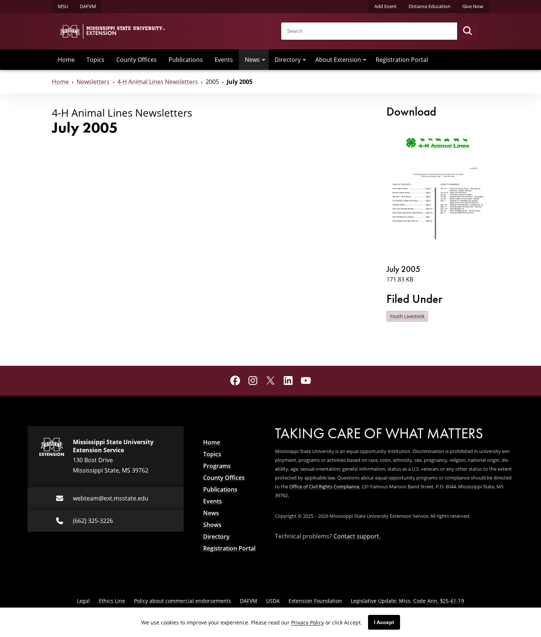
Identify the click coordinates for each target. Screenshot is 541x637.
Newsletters (93, 82)
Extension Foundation (315, 600)
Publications (186, 60)
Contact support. (357, 536)
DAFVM (88, 6)
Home (66, 60)
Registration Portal (402, 60)
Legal (83, 600)
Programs (217, 466)
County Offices (136, 60)
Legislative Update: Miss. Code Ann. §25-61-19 (407, 600)
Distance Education (429, 6)
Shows (212, 525)
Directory (288, 60)
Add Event (385, 6)
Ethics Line (112, 600)
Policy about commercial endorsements (182, 600)
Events (224, 60)
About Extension (338, 60)
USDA (273, 600)
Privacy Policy (307, 622)
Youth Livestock (407, 316)
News (252, 60)
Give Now (472, 6)
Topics (95, 60)
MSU (63, 6)
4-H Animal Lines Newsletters (157, 82)
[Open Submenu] (263, 59)
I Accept (384, 622)
